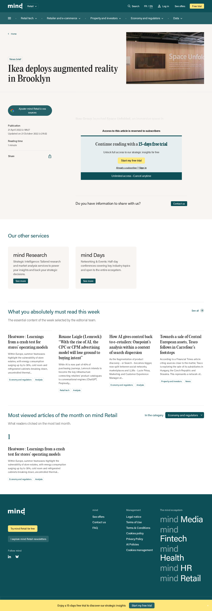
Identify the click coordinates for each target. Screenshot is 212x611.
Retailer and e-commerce (62, 18)
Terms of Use (134, 522)
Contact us (179, 203)
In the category (154, 415)
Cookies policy (135, 533)
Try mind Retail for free (23, 528)
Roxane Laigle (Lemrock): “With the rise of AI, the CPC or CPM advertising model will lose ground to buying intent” (80, 347)
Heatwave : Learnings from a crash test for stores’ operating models (28, 342)
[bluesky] (17, 556)
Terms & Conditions (138, 528)
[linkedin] (9, 556)
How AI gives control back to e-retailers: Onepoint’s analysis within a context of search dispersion (131, 345)
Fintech (173, 534)
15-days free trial (153, 144)
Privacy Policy (134, 539)
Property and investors (104, 18)
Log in (165, 6)
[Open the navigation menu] (9, 18)
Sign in (143, 168)
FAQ (95, 528)
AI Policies (132, 544)
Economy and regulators (145, 18)
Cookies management (139, 550)
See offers (180, 6)
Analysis (39, 379)
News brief (15, 59)
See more (21, 281)
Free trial (197, 6)
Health (172, 553)
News (188, 381)
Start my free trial (131, 160)
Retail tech (27, 18)
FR (145, 6)
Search (135, 6)
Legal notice (133, 516)
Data (176, 18)
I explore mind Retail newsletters (28, 539)
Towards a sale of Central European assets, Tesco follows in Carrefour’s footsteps (180, 345)
